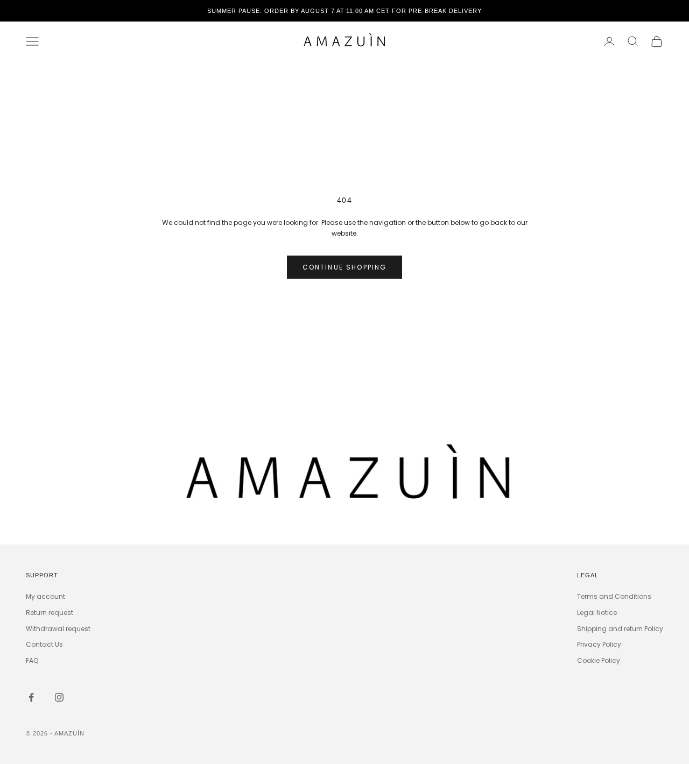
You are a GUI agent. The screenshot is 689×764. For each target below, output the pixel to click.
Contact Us (44, 644)
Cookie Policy (598, 660)
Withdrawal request (58, 628)
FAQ (32, 660)
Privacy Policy (599, 644)
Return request (49, 612)
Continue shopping (345, 267)
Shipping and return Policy (620, 628)
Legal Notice (597, 612)
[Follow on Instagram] (59, 697)
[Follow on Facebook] (31, 697)
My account (45, 596)
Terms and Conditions (614, 596)
